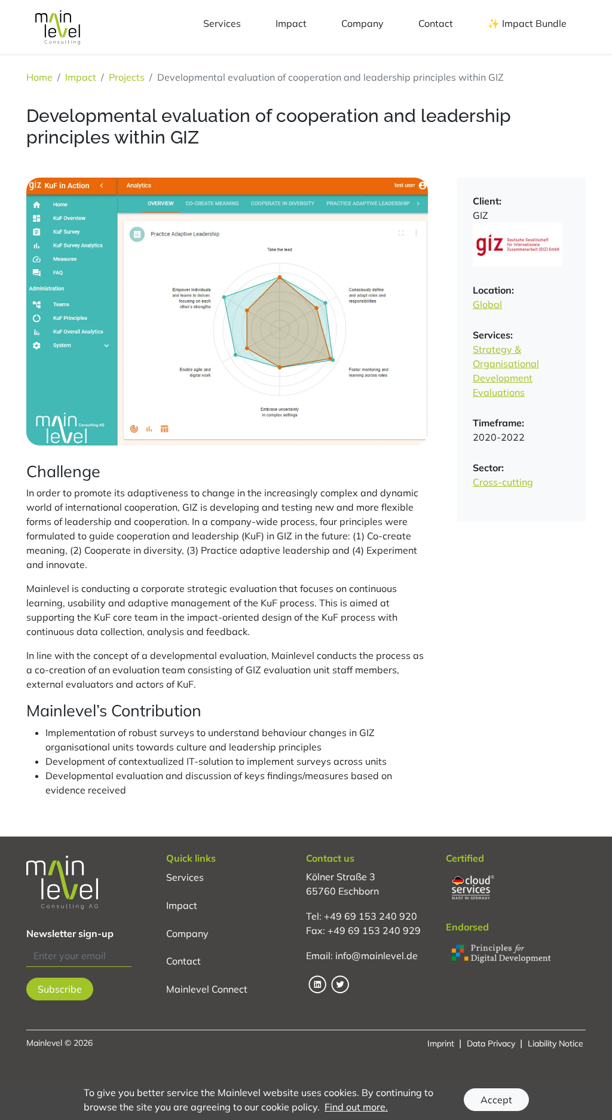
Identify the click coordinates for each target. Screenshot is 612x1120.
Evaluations (499, 392)
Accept (496, 1100)
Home (39, 77)
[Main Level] (57, 27)
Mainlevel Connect (206, 989)
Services (185, 877)
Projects (127, 77)
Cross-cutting (503, 482)
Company (187, 933)
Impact (80, 77)
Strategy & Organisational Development (506, 363)
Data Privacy (491, 1043)
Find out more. (356, 1107)
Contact (183, 961)
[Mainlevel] (96, 882)
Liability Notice (555, 1043)
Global (487, 304)
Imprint (440, 1043)
